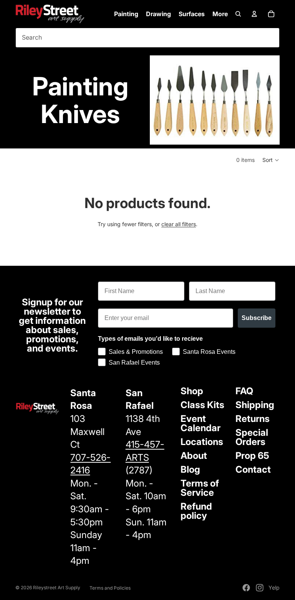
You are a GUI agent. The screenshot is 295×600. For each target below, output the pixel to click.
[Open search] (238, 13)
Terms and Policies (110, 588)
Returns (252, 418)
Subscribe (257, 318)
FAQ (244, 391)
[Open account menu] (254, 13)
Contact (253, 469)
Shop (192, 391)
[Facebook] (246, 587)
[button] (271, 160)
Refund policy (196, 511)
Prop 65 (252, 455)
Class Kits (202, 404)
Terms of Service (200, 488)
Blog (190, 469)
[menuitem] (220, 14)
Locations (202, 441)
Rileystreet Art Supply (56, 587)
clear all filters (178, 224)
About (194, 455)
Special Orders (251, 437)
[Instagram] (259, 587)
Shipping (254, 404)
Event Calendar (200, 423)
